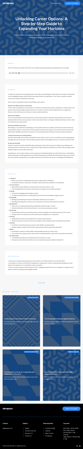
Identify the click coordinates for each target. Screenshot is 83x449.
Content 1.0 (28, 436)
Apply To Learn (71, 408)
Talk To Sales (55, 3)
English (27, 428)
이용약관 (47, 430)
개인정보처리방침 (50, 428)
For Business (48, 436)
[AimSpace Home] (8, 409)
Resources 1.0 (29, 433)
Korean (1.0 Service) (30, 430)
